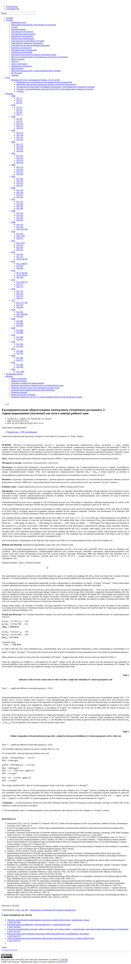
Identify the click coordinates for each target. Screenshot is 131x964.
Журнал (9, 376)
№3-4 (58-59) (22, 259)
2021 (13, 335)
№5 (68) (19, 277)
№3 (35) (19, 195)
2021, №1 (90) (22, 910)
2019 (13, 319)
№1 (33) (19, 190)
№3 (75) (19, 296)
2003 (13, 153)
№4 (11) (19, 126)
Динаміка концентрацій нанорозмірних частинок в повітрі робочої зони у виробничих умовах (48, 920)
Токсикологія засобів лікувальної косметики (30, 45)
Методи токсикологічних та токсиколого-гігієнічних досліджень (39, 57)
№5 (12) (19, 128)
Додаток (20, 91)
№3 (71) (19, 284)
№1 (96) (19, 358)
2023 (13, 349)
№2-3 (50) (20, 236)
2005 (13, 176)
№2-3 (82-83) (22, 314)
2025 (13, 362)
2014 (13, 270)
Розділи (9, 20)
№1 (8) (19, 119)
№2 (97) (19, 360)
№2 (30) (19, 181)
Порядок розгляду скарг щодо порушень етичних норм (35, 388)
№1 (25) (19, 167)
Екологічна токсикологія (22, 36)
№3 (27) (19, 172)
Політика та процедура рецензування (27, 383)
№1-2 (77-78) (22, 303)
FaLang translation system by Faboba (9, 949)
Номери (9, 94)
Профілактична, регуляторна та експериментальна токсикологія (44, 82)
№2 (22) (19, 158)
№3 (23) (19, 160)
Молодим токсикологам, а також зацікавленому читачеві (36, 71)
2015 (13, 280)
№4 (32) (19, 185)
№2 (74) (19, 293)
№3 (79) (19, 305)
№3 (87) (19, 326)
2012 (13, 252)
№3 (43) (19, 218)
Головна (9, 18)
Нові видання (17, 68)
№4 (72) (19, 287)
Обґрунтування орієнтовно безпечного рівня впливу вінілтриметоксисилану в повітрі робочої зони (50, 938)
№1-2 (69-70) (22, 282)
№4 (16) (19, 139)
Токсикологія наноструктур (23, 34)
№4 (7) (19, 114)
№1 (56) (19, 254)
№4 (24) (19, 162)
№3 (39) (19, 206)
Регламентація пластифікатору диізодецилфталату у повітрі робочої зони (39, 924)
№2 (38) (19, 204)
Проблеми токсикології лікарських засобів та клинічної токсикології (46, 84)
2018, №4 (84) (14, 927)
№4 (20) (19, 151)
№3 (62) (19, 266)
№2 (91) (19, 339)
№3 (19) (19, 149)
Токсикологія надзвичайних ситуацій (27, 41)
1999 (13, 105)
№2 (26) (19, 169)
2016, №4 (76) (14, 931)
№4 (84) (19, 316)
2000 (13, 117)
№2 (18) (19, 146)
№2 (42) (19, 215)
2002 (13, 142)
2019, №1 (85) (14, 922)
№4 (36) (19, 197)
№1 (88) (19, 330)
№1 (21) (19, 156)
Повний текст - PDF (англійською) (22, 432)
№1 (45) (19, 224)
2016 (13, 289)
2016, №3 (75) (14, 940)
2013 (13, 261)
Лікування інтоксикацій (21, 52)
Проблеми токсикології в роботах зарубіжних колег (33, 54)
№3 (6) (19, 112)
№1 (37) (19, 202)
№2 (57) (19, 257)
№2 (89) (19, 332)
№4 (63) (19, 268)
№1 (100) (20, 372)
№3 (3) (19, 103)
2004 (13, 165)
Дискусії (15, 61)
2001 (13, 130)
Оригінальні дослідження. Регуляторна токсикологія (53, 910)
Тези (8, 77)
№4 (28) (19, 174)
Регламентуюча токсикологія (23, 50)
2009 (13, 222)
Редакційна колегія (14, 374)
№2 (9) (19, 121)
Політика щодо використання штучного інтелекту (33, 390)
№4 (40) (19, 208)
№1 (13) (19, 133)
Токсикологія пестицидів (22, 32)
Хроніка (14, 75)
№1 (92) (19, 344)
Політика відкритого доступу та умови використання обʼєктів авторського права (46, 397)
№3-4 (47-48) (22, 229)
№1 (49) (19, 234)
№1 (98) (19, 365)
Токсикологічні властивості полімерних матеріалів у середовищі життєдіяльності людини (55, 87)
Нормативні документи (21, 66)
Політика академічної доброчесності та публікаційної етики (37, 385)
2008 (13, 211)
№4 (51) (19, 238)
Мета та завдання (18, 378)
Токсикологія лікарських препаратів (27, 43)
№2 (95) (19, 353)
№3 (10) (19, 123)
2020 (13, 328)
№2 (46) (19, 227)
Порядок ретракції (19, 392)
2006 (13, 188)
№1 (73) (19, 291)
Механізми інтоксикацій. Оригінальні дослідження (33, 25)
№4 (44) (19, 220)
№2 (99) (19, 367)
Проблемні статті (18, 22)
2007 (13, 199)
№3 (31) (19, 183)
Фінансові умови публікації (23, 394)
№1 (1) (19, 98)
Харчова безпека (18, 29)
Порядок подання (19, 381)
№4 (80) (19, 307)
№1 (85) (19, 321)
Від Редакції (16, 73)
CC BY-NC (63, 959)
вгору (4, 947)
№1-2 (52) (20, 243)
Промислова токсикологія (22, 38)
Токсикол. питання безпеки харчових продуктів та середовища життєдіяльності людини (54, 89)
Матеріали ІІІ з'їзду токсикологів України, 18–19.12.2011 (35, 80)
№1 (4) (19, 107)
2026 (13, 369)
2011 (13, 241)
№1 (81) (19, 312)
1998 (13, 96)
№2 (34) (19, 192)
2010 (13, 231)
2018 (13, 309)
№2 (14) (19, 135)
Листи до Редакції (19, 64)
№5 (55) (19, 250)
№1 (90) (19, 337)
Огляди (14, 27)
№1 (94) (19, 351)
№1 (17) (19, 144)
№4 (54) (19, 247)
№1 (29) (19, 179)
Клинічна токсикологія (21, 48)
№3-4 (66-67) (22, 275)
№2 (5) (19, 110)
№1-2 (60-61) (22, 264)
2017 (13, 300)
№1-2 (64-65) (22, 273)
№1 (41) (19, 213)
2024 (13, 355)
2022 (13, 342)
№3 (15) (19, 137)
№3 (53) (19, 245)
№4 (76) (19, 298)
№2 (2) (19, 100)
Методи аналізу (18, 59)
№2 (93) (19, 346)
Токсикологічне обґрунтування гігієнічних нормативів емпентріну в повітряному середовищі (48, 934)
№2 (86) (19, 323)
